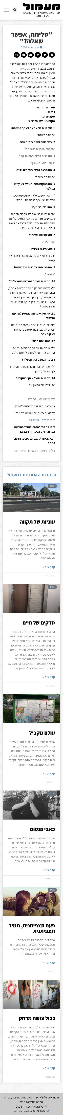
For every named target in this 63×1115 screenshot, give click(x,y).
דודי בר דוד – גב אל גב (42, 420)
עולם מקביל (42, 732)
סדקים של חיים (39, 622)
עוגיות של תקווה (37, 521)
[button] (14, 10)
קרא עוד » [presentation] (49, 567)
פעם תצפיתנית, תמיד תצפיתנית (32, 928)
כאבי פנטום (42, 829)
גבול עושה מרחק (37, 1018)
